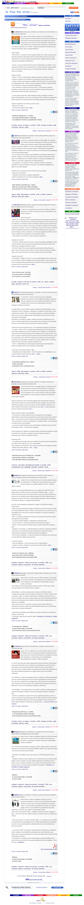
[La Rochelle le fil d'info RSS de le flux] (77, 12)
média (18, 194)
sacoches (15, 564)
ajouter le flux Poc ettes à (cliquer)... (19, 27)
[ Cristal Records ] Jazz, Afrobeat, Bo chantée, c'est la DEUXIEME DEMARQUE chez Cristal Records (72, 183)
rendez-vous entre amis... (72, 228)
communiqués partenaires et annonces (53, 18)
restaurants (68, 66)
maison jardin (69, 55)
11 (34, 876)
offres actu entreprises (71, 63)
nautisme (41, 467)
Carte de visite (41, 130)
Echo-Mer (16, 381)
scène (24, 284)
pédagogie (28, 467)
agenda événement (70, 44)
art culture (26, 125)
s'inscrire (68, 3)
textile (46, 467)
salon (13, 284)
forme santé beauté (70, 52)
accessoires (27, 564)
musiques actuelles (46, 125)
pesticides (34, 467)
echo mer (14, 465)
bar (42, 282)
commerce (20, 282)
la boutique (55, 3)
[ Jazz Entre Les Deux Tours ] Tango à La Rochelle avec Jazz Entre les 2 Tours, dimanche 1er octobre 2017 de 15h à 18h (71, 157)
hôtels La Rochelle (70, 199)
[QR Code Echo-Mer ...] (56, 452)
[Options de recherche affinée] (7, 888)
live (28, 284)
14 (41, 876)
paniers (20, 564)
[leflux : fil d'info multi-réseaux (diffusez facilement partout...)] (72, 30)
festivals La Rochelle (70, 202)
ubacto (16, 135)
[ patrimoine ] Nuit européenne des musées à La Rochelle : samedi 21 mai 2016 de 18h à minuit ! (72, 126)
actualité (42, 194)
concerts (21, 127)
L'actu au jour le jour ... (71, 35)
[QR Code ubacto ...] (56, 181)
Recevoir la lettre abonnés (72, 214)
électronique (24, 194)
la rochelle (33, 125)
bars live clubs (69, 49)
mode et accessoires (31, 562)
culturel (46, 282)
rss (16, 109)
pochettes (42, 564)
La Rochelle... (69, 208)
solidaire (51, 282)
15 (44, 876)
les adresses (44, 3)
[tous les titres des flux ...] (72, 12)
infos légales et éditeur (35, 903)
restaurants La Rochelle (71, 197)
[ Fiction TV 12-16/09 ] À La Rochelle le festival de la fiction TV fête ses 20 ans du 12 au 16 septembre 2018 (72, 85)
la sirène (14, 125)
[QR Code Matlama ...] (56, 550)
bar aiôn (14, 282)
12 (36, 876)
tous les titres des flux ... (36, 879)
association (21, 465)
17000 (38, 125)
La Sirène (16, 31)
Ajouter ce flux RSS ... (44, 25)
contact (23, 109)
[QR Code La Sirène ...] (56, 112)
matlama (14, 562)
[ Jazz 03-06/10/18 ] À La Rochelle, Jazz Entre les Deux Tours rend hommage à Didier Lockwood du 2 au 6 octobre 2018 (72, 77)
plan (27, 109)
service (20, 125)
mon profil (68, 18)
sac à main (35, 564)
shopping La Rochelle (71, 194)
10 (31, 876)
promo (27, 196)
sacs (50, 562)
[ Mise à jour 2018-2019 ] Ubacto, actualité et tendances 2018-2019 (72, 111)
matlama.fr (21, 842)
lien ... (22, 105)
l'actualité (8, 3)
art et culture (68, 46)
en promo (32, 3)
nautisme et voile (69, 60)
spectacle (19, 284)
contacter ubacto (50, 903)
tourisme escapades (70, 68)
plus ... (31, 107)
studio (26, 127)
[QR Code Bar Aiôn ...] (56, 269)
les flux (72, 31)
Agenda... (35, 130)
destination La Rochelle (71, 191)
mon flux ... (68, 21)
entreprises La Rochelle (71, 205)
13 (39, 876)
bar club (26, 282)
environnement (16, 467)
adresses (14, 196)
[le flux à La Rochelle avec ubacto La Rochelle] (19, 2)
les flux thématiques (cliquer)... (16, 19)
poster (19, 109)
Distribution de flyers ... (71, 38)
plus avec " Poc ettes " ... (34, 882)
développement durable (32, 465)
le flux (13, 109)
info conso (20, 3)
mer (22, 467)
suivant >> (49, 876)
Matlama (16, 475)
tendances (49, 194)
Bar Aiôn (16, 204)
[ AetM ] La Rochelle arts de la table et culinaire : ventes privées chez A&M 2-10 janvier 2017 (72, 167)
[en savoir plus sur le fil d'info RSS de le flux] (75, 12)
